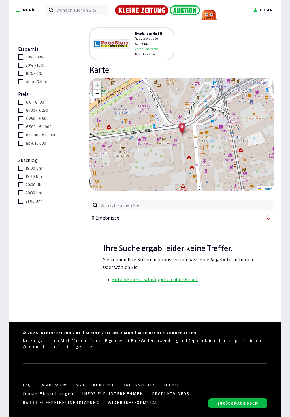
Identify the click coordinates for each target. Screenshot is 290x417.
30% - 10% (35, 65)
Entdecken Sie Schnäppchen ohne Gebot (155, 279)
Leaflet (267, 188)
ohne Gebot (37, 82)
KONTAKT (103, 385)
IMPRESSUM (53, 385)
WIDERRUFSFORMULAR (133, 403)
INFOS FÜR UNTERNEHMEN (113, 394)
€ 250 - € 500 (37, 119)
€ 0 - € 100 (35, 102)
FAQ (27, 385)
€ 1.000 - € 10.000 (41, 135)
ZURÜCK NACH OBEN (238, 403)
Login (266, 10)
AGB (80, 385)
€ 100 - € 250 (37, 110)
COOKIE (172, 385)
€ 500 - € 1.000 (39, 127)
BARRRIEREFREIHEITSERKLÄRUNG (61, 403)
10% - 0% (34, 73)
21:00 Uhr (34, 201)
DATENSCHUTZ (139, 385)
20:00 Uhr (34, 185)
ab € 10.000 (36, 143)
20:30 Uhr (34, 193)
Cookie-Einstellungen (48, 394)
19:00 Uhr (34, 168)
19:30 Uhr (34, 176)
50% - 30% (35, 57)
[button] (181, 128)
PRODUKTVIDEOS (170, 394)
